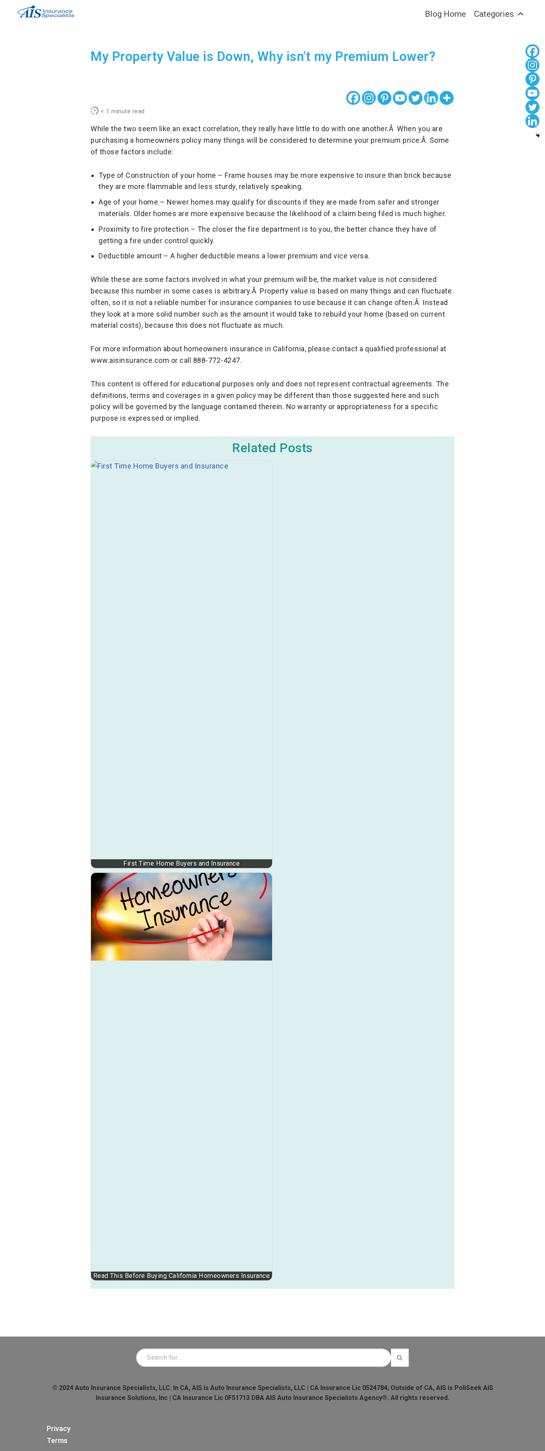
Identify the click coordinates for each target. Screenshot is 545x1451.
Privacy (59, 1428)
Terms (57, 1440)
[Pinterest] (384, 98)
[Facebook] (353, 98)
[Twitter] (416, 98)
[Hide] (538, 135)
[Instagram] (369, 98)
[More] (447, 98)
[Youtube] (400, 98)
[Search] (400, 1357)
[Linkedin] (431, 98)
